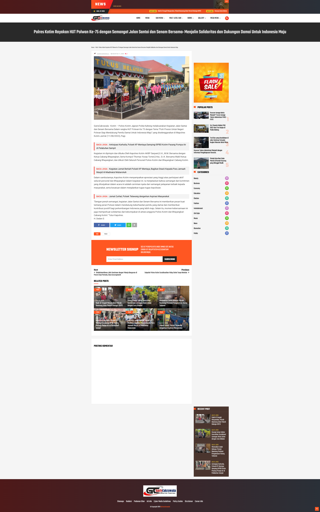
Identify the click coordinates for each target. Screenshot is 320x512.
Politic (196, 233)
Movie (196, 218)
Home (138, 18)
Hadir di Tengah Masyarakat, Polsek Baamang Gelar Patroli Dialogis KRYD (155, 11)
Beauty (196, 178)
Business (197, 183)
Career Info (199, 501)
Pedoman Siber (139, 501)
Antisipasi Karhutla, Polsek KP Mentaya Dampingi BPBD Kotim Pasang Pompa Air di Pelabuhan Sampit (107, 324)
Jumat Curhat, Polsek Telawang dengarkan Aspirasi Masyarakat (139, 196)
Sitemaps (120, 501)
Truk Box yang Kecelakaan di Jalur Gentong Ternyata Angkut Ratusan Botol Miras (219, 140)
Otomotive (197, 228)
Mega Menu (214, 18)
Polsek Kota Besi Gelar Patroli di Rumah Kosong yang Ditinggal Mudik (218, 161)
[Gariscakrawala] (160, 496)
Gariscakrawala (165, 506)
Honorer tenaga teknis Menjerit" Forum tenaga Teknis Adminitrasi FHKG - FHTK (218, 116)
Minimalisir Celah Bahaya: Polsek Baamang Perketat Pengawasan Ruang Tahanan (173, 303)
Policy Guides (178, 501)
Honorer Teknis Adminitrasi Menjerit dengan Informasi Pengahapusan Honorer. (208, 151)
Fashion (196, 203)
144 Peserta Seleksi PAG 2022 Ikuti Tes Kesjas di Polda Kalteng (218, 128)
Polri (105, 234)
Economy (197, 188)
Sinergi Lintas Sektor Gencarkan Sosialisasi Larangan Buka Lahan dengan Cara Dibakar (216, 11)
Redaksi (129, 501)
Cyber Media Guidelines (162, 501)
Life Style (197, 213)
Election (196, 198)
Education (197, 193)
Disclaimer (189, 501)
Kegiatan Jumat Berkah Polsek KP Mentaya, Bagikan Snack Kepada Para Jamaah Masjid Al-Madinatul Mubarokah (141, 324)
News (195, 223)
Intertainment (198, 208)
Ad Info (149, 501)
